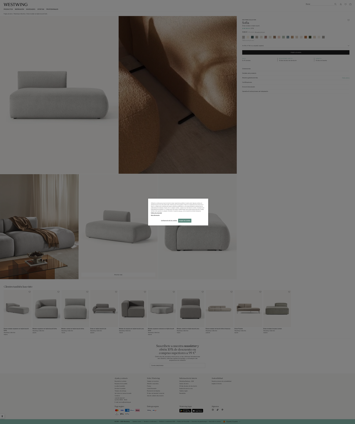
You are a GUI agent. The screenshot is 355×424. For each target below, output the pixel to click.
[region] (178, 212)
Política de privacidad (156, 213)
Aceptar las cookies (184, 220)
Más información (155, 215)
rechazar (180, 211)
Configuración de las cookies (169, 220)
